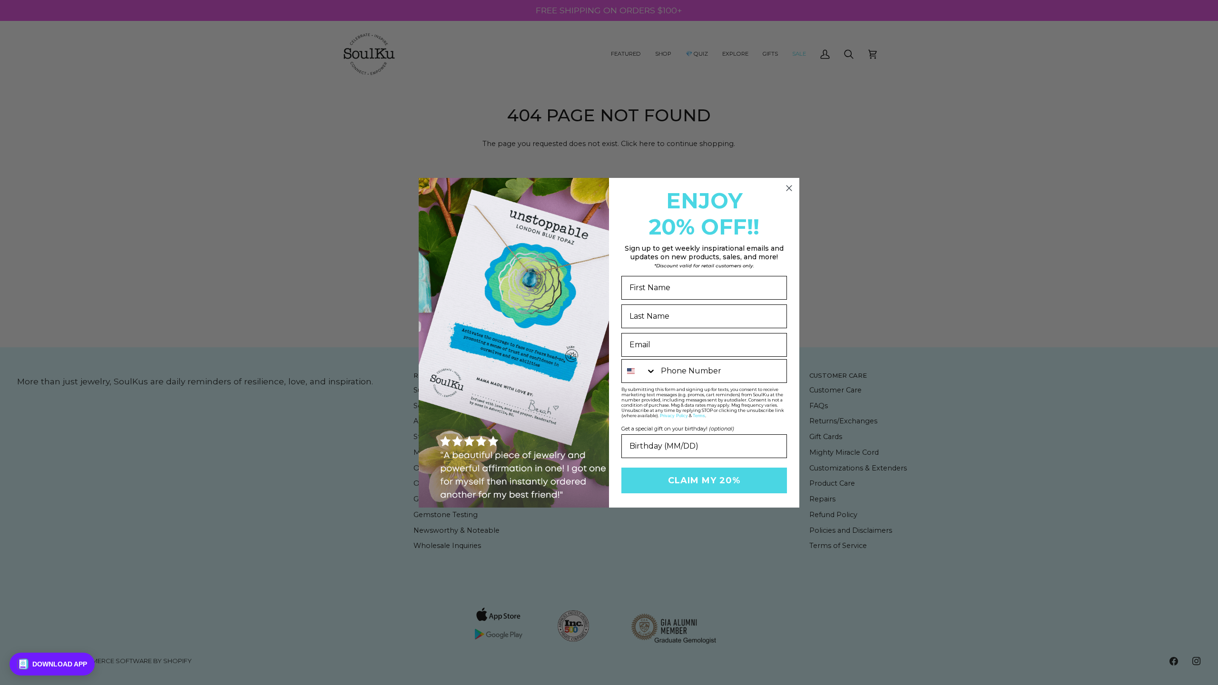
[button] (52, 664)
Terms (699, 415)
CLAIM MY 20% (704, 480)
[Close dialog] (789, 188)
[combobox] (639, 371)
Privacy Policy (674, 415)
